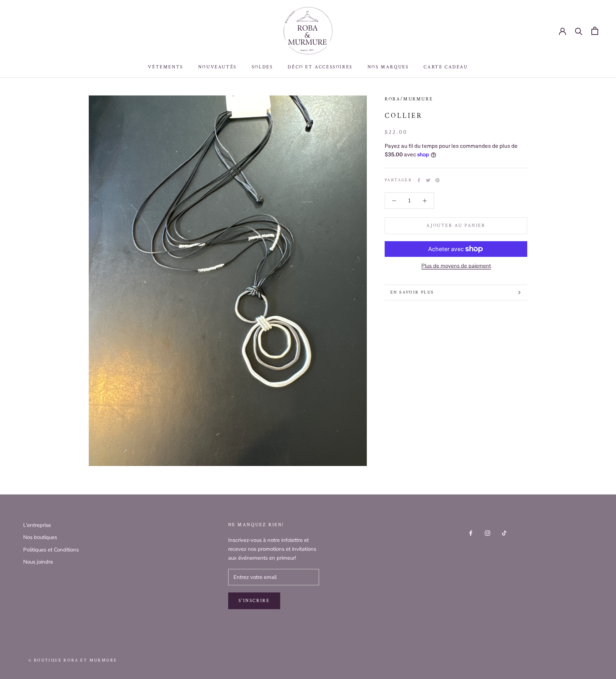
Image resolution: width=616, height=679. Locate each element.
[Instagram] (487, 532)
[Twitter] (428, 180)
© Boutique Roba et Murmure (73, 660)
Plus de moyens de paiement (456, 265)
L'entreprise (37, 525)
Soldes (262, 67)
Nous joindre (38, 561)
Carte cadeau (445, 67)
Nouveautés (217, 67)
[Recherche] (578, 31)
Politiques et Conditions (51, 549)
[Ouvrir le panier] (594, 31)
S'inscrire (254, 601)
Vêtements (165, 67)
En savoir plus (412, 292)
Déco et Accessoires (320, 67)
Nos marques (388, 67)
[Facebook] (419, 180)
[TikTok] (504, 532)
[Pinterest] (437, 180)
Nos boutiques (40, 537)
